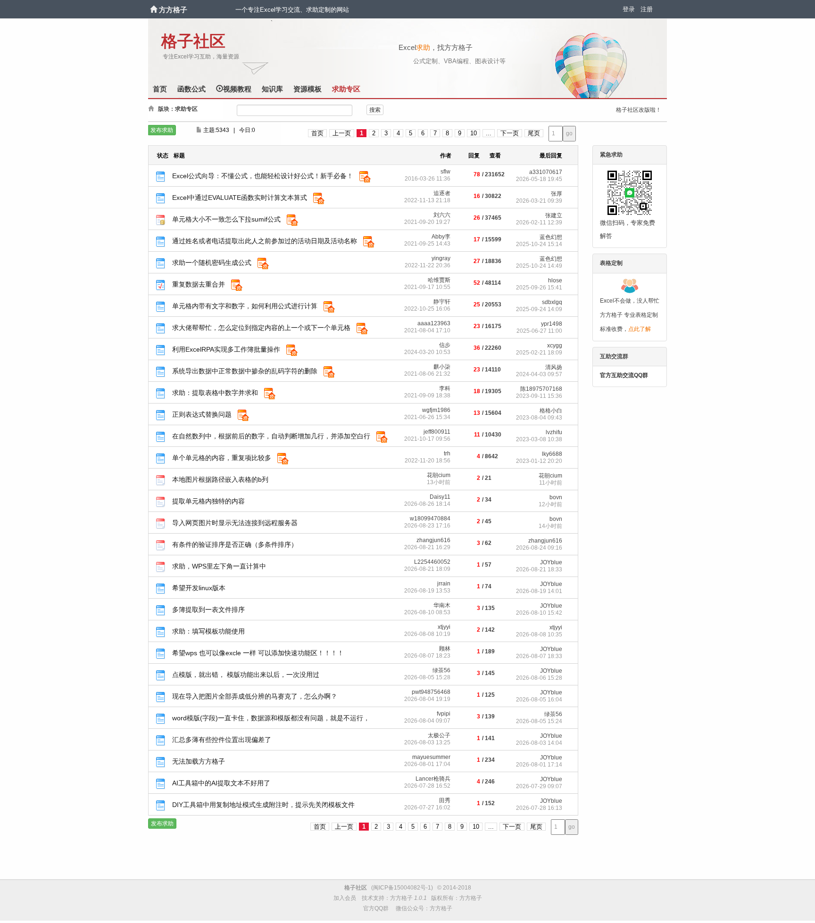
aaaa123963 (433, 323)
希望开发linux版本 (198, 588)
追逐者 (441, 193)
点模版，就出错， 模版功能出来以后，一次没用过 (245, 674)
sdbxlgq (552, 302)
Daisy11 (440, 497)
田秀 (444, 800)
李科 (444, 388)
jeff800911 (437, 432)
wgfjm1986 (436, 410)
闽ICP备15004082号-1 (402, 887)
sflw (445, 171)
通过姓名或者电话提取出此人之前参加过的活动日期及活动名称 (264, 241)
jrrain (443, 583)
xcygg (554, 345)
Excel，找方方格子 (436, 47)
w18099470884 (430, 518)
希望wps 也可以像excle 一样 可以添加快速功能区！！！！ (258, 653)
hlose (555, 280)
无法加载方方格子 (198, 761)
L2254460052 (432, 562)
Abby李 (441, 236)
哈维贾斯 (439, 280)
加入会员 (344, 898)
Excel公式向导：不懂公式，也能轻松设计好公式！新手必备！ (262, 176)
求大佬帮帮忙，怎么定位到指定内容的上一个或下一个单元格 (261, 327)
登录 (629, 9)
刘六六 (441, 215)
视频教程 (237, 89)
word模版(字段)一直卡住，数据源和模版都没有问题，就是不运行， (271, 718)
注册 (646, 9)
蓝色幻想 (551, 237)
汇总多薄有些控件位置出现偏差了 (221, 739)
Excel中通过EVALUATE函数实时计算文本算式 (239, 197)
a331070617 (545, 172)
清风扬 (553, 367)
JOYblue (551, 562)
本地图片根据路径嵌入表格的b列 (220, 479)
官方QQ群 (376, 908)
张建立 (553, 215)
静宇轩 (441, 301)
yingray (441, 258)
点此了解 (639, 329)
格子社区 (193, 41)
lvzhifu (554, 432)
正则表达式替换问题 (202, 414)
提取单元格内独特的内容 (208, 501)
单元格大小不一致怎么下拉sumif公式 (226, 219)
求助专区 (346, 89)
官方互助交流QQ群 (624, 375)
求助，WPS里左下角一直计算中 (219, 566)
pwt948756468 (431, 692)
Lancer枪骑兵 (433, 778)
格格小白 (551, 410)
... (488, 133)
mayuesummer (431, 757)
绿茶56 (441, 670)
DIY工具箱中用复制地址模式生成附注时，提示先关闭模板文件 (263, 804)
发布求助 (161, 130)
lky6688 (552, 454)
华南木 (441, 605)
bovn (555, 497)
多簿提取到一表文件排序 (208, 609)
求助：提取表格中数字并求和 (215, 392)
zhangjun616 (433, 540)
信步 (444, 345)
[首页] (154, 10)
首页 (160, 89)
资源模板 (307, 89)
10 (473, 133)
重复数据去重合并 (198, 284)
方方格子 (173, 10)
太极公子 (439, 735)
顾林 (444, 648)
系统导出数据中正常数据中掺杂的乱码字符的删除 (244, 371)
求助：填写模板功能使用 (208, 631)
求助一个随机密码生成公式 (211, 262)
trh (447, 453)
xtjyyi (444, 627)
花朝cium (438, 475)
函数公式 (191, 89)
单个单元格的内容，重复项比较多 (221, 458)
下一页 (509, 133)
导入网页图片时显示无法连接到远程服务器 (235, 523)
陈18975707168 (541, 389)
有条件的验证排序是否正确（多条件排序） (235, 544)
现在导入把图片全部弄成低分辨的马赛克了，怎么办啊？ (254, 696)
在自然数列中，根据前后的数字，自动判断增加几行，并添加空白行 (271, 436)
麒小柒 (441, 366)
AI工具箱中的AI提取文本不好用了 (221, 783)
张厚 (556, 193)
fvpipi (443, 713)
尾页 (534, 133)
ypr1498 (551, 324)
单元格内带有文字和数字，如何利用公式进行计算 (244, 306)
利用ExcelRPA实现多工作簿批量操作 (226, 349)
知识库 (272, 89)
